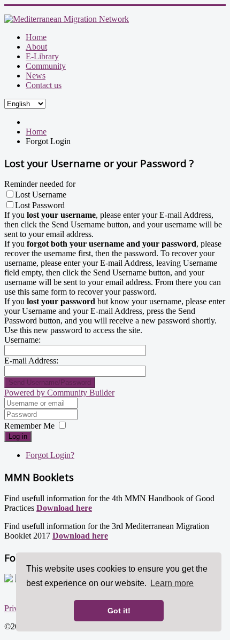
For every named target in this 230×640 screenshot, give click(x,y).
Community (46, 65)
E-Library (42, 56)
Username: (22, 339)
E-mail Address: (31, 360)
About (36, 46)
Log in (18, 436)
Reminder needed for (39, 183)
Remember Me (29, 425)
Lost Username (40, 194)
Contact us (44, 85)
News (35, 75)
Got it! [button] (119, 610)
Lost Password (40, 205)
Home (36, 37)
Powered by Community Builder (59, 392)
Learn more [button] (172, 583)
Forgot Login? (50, 455)
